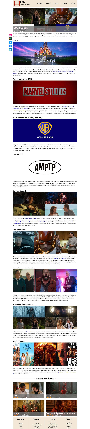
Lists (21, 425)
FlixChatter (52, 423)
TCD (22, 2)
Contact (37, 423)
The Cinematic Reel (53, 426)
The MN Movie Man (53, 427)
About (36, 422)
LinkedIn (69, 427)
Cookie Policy (37, 427)
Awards (20, 427)
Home (20, 422)
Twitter (69, 425)
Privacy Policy (37, 426)
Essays (20, 426)
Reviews (21, 423)
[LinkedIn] (10, 49)
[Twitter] (10, 42)
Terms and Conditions (37, 425)
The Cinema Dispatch (25, 4)
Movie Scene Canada (53, 425)
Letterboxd (69, 423)
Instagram (69, 422)
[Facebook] (10, 46)
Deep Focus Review (53, 422)
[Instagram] (10, 35)
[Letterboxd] (10, 38)
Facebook (69, 426)
